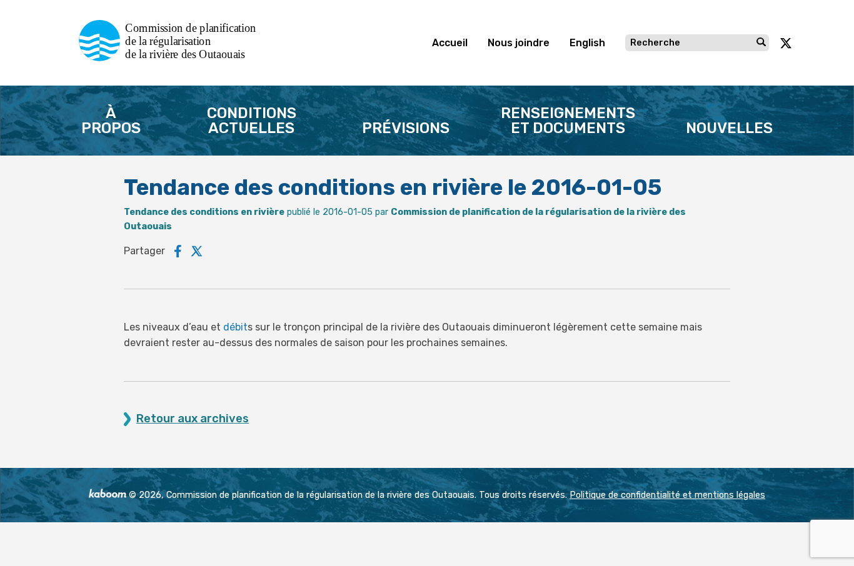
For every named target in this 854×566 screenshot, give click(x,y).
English (587, 43)
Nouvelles (729, 128)
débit (235, 327)
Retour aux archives (192, 418)
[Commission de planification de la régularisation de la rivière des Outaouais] (172, 58)
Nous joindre (519, 43)
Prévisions (406, 128)
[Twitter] (197, 251)
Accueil (450, 43)
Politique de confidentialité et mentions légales (667, 495)
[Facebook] (177, 251)
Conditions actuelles (251, 120)
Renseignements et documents (568, 120)
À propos (111, 120)
